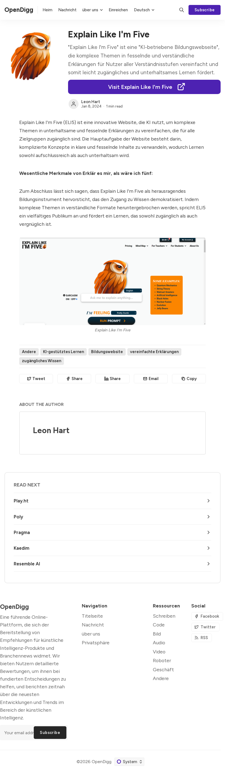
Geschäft (163, 669)
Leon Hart (90, 101)
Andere (29, 351)
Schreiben (164, 616)
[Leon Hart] (73, 103)
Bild (157, 634)
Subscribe (205, 9)
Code (159, 625)
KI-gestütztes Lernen (63, 351)
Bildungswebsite (107, 351)
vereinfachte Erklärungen (154, 351)
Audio (159, 642)
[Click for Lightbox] (112, 281)
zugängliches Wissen (41, 360)
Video (159, 651)
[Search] (182, 10)
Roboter (162, 660)
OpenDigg (101, 761)
